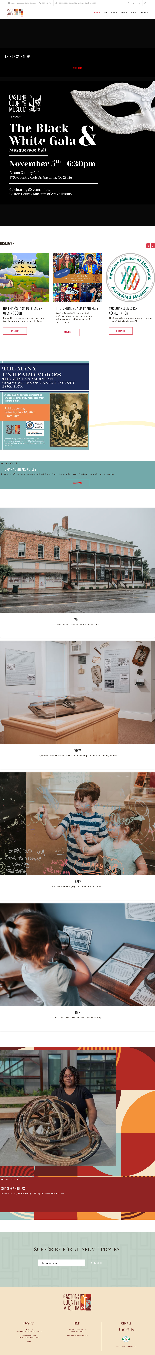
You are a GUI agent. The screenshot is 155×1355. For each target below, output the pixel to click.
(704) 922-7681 (47, 3)
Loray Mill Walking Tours (126, 308)
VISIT (106, 12)
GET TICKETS (77, 68)
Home (96, 12)
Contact (143, 12)
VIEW (113, 12)
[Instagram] (145, 3)
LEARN (123, 12)
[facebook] (128, 3)
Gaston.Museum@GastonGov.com (23, 3)
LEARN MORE (15, 332)
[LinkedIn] (140, 3)
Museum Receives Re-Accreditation (70, 310)
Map (29, 1341)
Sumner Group (130, 1346)
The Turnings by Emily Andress (24, 308)
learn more (77, 482)
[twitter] (134, 3)
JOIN (132, 12)
